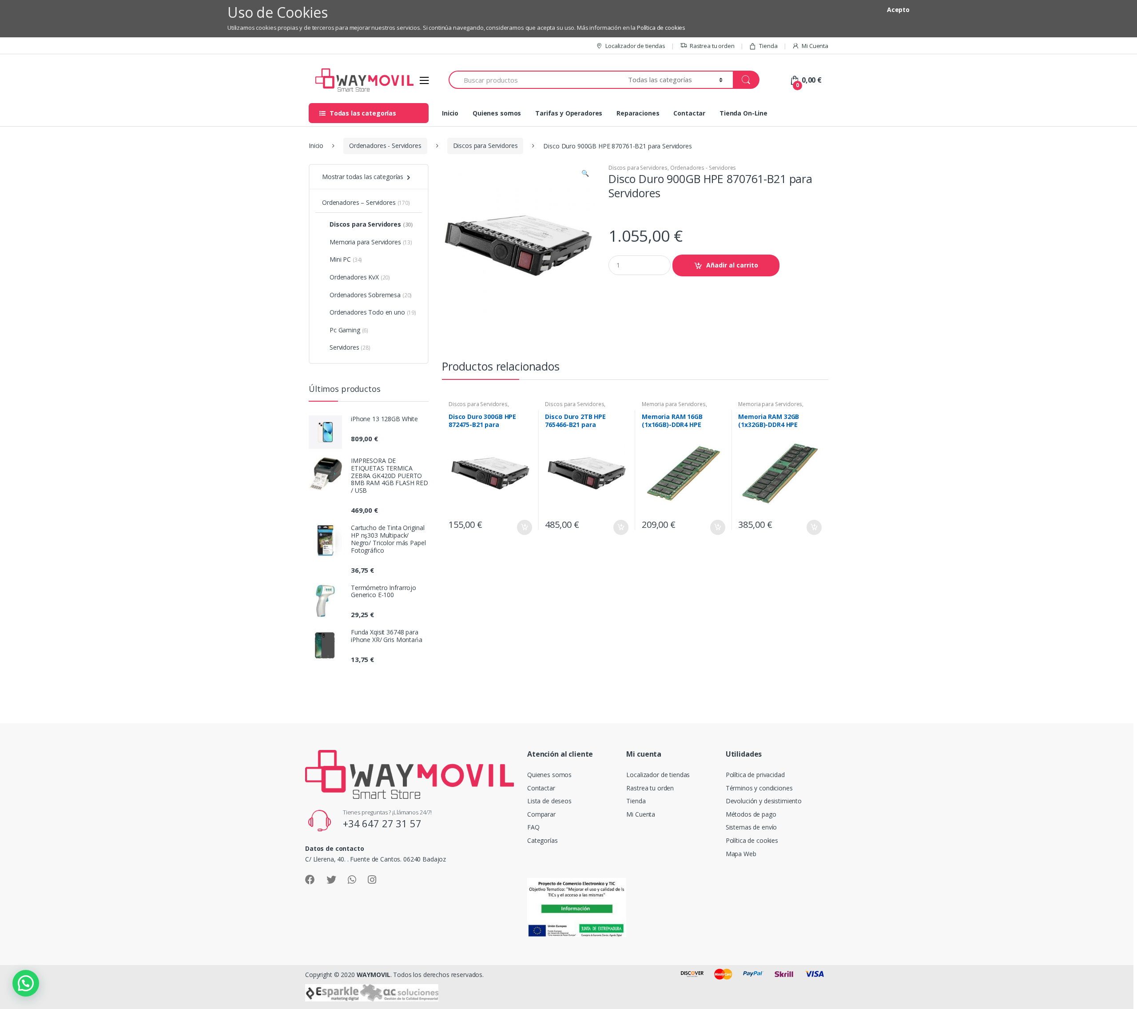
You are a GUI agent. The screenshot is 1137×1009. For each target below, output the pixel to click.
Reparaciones (637, 113)
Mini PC (346, 259)
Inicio (450, 113)
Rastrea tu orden (712, 46)
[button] (585, 174)
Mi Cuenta (815, 46)
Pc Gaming (349, 330)
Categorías (542, 840)
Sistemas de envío (751, 827)
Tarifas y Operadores (568, 113)
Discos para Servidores (485, 145)
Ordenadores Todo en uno (373, 312)
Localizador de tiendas (635, 46)
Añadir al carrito (732, 265)
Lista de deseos (549, 801)
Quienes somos (497, 113)
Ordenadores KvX (360, 277)
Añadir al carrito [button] (524, 527)
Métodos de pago (751, 814)
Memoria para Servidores (674, 404)
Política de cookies (661, 28)
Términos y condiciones (759, 788)
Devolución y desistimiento (764, 801)
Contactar (689, 113)
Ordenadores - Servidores (385, 145)
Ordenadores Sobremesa (371, 295)
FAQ (533, 827)
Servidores (350, 347)
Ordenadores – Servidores (366, 202)
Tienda (768, 46)
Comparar (541, 814)
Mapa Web (741, 853)
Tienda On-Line (743, 113)
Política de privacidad (755, 774)
